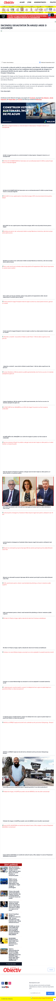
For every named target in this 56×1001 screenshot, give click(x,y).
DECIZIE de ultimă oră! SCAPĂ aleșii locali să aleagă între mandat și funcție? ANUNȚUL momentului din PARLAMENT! (14, 930)
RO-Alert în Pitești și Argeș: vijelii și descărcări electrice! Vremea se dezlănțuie (24, 647)
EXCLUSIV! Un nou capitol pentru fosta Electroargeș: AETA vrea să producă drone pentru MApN (27, 226)
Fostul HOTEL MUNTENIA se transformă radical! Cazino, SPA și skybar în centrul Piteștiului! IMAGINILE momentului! (27, 855)
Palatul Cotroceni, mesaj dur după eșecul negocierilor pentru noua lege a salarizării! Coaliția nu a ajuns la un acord (14, 906)
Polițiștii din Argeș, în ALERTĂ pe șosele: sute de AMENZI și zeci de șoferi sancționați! (26, 821)
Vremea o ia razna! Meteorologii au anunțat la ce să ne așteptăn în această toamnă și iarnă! (26, 682)
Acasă (22, 2)
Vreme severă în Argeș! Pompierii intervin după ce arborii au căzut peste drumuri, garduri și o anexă (28, 331)
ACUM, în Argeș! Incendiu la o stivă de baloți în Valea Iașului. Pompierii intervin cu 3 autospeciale (27, 16)
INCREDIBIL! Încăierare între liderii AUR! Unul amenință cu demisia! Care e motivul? (13, 942)
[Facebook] (2, 983)
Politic (53, 2)
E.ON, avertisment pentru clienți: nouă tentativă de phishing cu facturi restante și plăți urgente (27, 613)
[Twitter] (6, 983)
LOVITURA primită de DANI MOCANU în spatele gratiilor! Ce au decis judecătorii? (25, 787)
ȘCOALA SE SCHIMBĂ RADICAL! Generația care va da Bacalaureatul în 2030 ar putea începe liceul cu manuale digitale (27, 191)
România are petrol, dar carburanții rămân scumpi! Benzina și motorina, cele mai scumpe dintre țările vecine (27, 261)
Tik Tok (20, 99)
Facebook (32, 98)
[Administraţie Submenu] (47, 2)
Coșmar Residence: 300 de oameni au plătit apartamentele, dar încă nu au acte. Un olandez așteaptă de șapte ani (26, 402)
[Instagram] (9, 983)
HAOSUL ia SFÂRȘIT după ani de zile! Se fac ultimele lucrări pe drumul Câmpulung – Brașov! (26, 752)
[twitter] (52, 15)
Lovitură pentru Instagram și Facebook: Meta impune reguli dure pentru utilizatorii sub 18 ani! (27, 542)
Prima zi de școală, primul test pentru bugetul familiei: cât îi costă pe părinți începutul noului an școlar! (15, 895)
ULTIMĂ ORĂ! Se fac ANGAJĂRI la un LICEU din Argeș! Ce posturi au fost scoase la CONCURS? (25, 437)
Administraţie (40, 2)
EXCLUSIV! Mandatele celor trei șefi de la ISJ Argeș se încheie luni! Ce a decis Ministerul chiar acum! (27, 507)
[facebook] (49, 15)
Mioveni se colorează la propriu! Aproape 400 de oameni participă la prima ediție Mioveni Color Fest (27, 578)
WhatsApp (39, 99)
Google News (12, 99)
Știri (29, 2)
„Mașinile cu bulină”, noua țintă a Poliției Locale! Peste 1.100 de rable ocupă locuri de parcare (26, 367)
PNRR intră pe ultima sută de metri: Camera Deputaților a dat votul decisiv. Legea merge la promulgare (14, 883)
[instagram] (49, 18)
